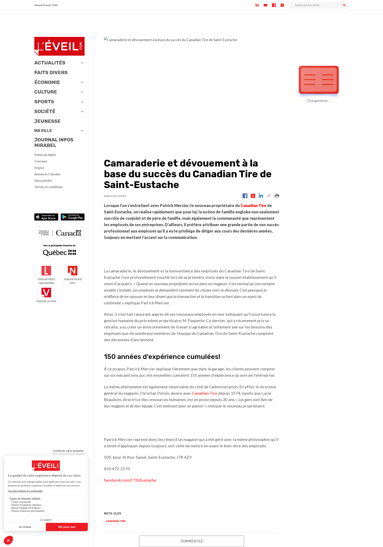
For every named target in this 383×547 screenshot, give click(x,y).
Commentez (192, 541)
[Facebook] (276, 5)
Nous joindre (43, 180)
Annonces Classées (47, 174)
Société (44, 111)
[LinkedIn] (259, 5)
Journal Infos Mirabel (53, 142)
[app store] (46, 217)
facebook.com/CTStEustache (130, 480)
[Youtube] (268, 5)
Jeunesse (47, 121)
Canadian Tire (253, 205)
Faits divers (51, 72)
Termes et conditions (48, 187)
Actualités (49, 63)
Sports (44, 101)
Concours (40, 161)
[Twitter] (284, 5)
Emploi (39, 168)
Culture (45, 92)
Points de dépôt (45, 155)
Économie (47, 82)
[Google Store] (73, 217)
